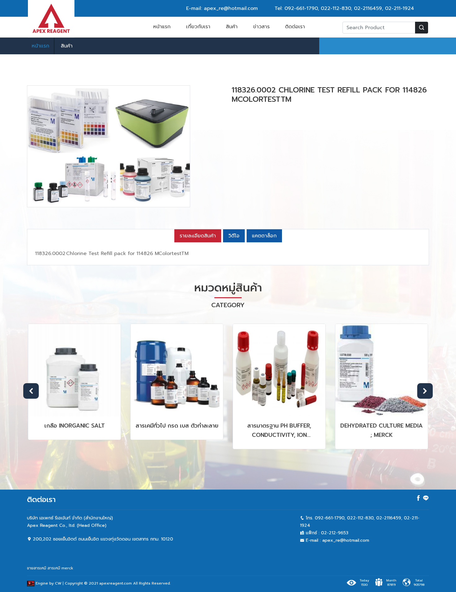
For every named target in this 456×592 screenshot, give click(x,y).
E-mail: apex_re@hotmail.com (222, 8)
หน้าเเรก (40, 46)
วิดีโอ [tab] (233, 236)
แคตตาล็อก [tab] (264, 236)
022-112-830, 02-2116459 (351, 8)
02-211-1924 (399, 8)
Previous (31, 391)
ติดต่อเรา (295, 26)
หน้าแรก (162, 26)
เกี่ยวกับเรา (198, 26)
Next (425, 391)
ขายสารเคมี (36, 568)
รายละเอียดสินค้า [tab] (198, 236)
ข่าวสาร (261, 26)
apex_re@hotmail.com (345, 540)
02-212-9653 (334, 533)
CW (58, 583)
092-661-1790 (301, 8)
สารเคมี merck (60, 568)
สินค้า (232, 26)
